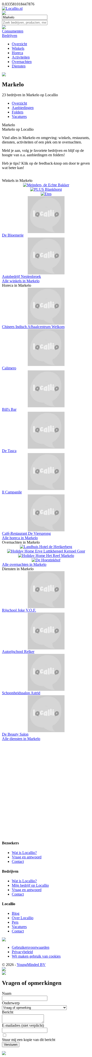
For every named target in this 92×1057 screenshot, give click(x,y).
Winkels (18, 48)
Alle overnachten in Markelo (24, 564)
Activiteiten (21, 57)
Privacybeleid (22, 952)
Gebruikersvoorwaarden (30, 947)
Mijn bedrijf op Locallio (30, 885)
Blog (15, 913)
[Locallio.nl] (12, 8)
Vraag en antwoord (26, 857)
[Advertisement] (46, 789)
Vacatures (19, 116)
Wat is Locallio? (24, 853)
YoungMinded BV (31, 964)
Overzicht (19, 44)
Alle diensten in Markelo (21, 739)
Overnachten (22, 62)
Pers (15, 922)
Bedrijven (9, 35)
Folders (17, 112)
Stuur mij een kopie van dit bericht (28, 1040)
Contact (18, 861)
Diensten (19, 66)
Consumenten (12, 31)
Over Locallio (22, 918)
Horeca (17, 53)
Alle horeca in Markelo (20, 538)
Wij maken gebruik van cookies (36, 956)
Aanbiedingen (23, 108)
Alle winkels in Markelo (20, 281)
